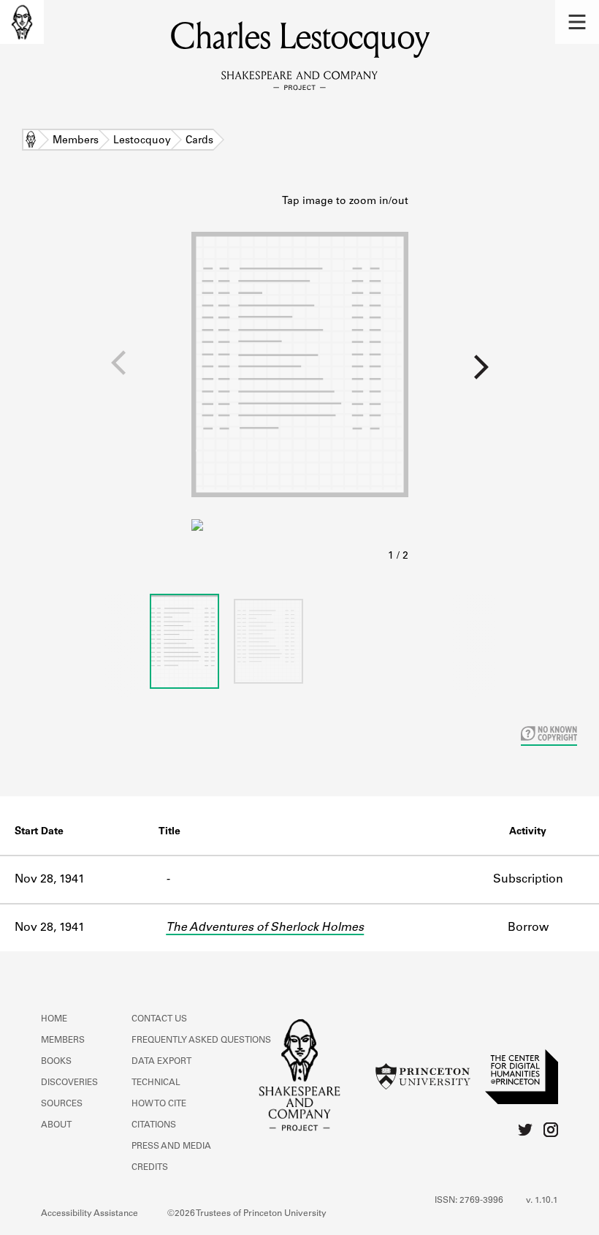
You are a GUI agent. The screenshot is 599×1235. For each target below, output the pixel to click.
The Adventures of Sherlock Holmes (265, 928)
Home (30, 141)
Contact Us (159, 1019)
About (56, 1125)
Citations (153, 1125)
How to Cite (158, 1104)
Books (56, 1061)
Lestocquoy (142, 141)
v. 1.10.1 (542, 1200)
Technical (155, 1083)
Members (76, 141)
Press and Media (171, 1146)
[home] (22, 22)
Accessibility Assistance (89, 1213)
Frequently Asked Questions (201, 1040)
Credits (149, 1167)
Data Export (161, 1061)
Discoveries (69, 1083)
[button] (577, 22)
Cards (199, 141)
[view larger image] (299, 379)
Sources (62, 1104)
